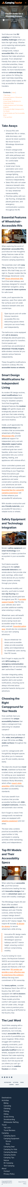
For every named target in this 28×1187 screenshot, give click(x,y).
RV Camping (14, 21)
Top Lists (7, 1128)
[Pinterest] (9, 1077)
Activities (15, 1082)
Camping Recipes (10, 1152)
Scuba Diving (9, 1117)
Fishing (6, 1111)
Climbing (7, 1108)
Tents (8, 1144)
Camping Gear (9, 1147)
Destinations (7, 1082)
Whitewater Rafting (11, 1122)
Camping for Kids (10, 1149)
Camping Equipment (11, 1139)
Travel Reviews (9, 1130)
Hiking (6, 1114)
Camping (11, 1084)
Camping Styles (10, 1155)
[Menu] (25, 2)
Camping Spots (9, 1136)
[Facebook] (2, 1077)
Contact (7, 1171)
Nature (6, 1160)
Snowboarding (9, 1119)
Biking (6, 1103)
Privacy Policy (9, 1174)
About (17, 1084)
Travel (22, 1082)
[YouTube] (11, 1077)
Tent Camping (9, 1166)
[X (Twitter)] (4, 1077)
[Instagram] (7, 1077)
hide (13, 92)
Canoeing (7, 1106)
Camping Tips (9, 1158)
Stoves (8, 1141)
